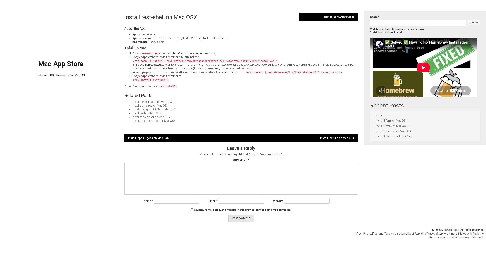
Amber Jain (346, 17)
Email (213, 200)
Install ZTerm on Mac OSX (391, 120)
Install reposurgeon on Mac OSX (148, 138)
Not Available (156, 41)
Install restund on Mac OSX (337, 138)
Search (374, 17)
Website (278, 200)
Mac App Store (60, 64)
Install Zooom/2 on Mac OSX (393, 131)
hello (379, 115)
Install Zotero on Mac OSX (391, 125)
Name (148, 200)
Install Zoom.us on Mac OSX (393, 136)
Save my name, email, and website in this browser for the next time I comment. (242, 209)
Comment (241, 160)
